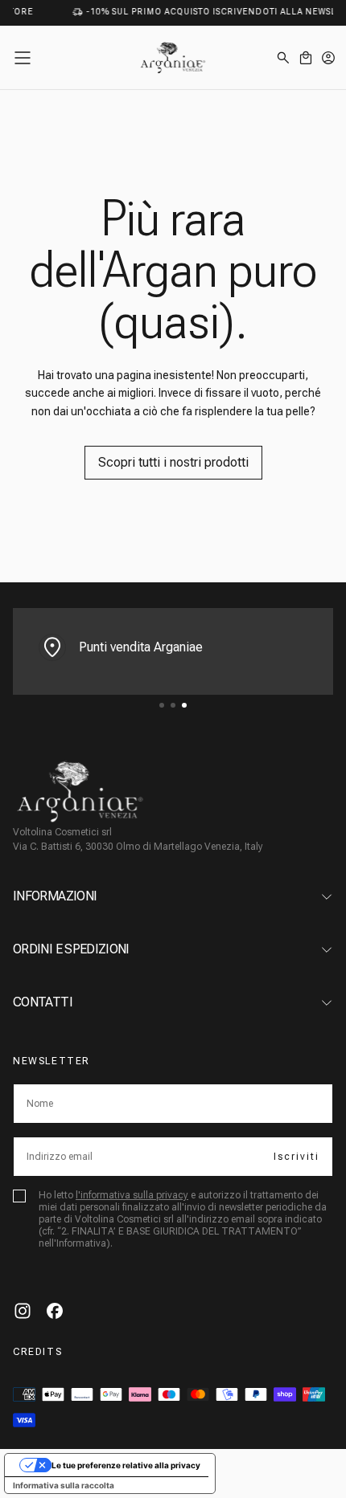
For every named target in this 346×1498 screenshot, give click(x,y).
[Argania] (80, 791)
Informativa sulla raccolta (63, 1485)
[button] (22, 57)
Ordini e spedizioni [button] (71, 949)
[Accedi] (328, 58)
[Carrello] (306, 58)
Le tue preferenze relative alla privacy (125, 1465)
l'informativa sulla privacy (132, 1195)
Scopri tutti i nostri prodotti (173, 462)
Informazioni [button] (55, 896)
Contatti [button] (42, 1002)
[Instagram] (22, 1310)
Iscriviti (296, 1156)
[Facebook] (54, 1310)
